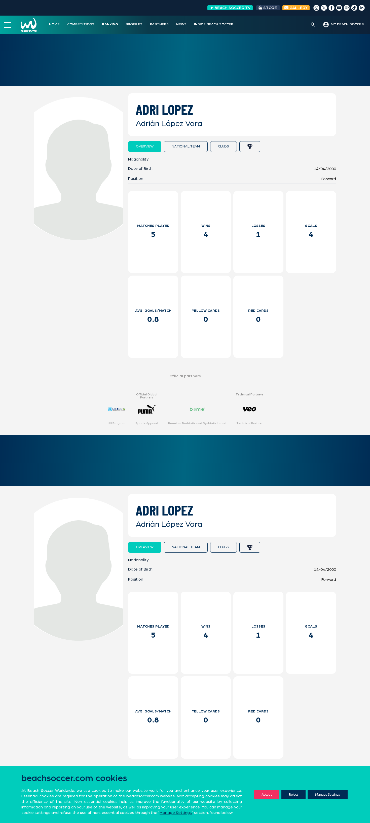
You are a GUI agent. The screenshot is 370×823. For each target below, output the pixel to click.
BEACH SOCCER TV (232, 8)
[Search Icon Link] (313, 25)
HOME (54, 24)
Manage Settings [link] (176, 813)
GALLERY (298, 8)
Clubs (223, 146)
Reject (293, 794)
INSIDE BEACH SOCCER (213, 24)
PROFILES (134, 24)
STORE (270, 8)
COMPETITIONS (80, 24)
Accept (267, 794)
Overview (145, 146)
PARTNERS (159, 24)
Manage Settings (327, 794)
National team (186, 146)
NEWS (181, 24)
